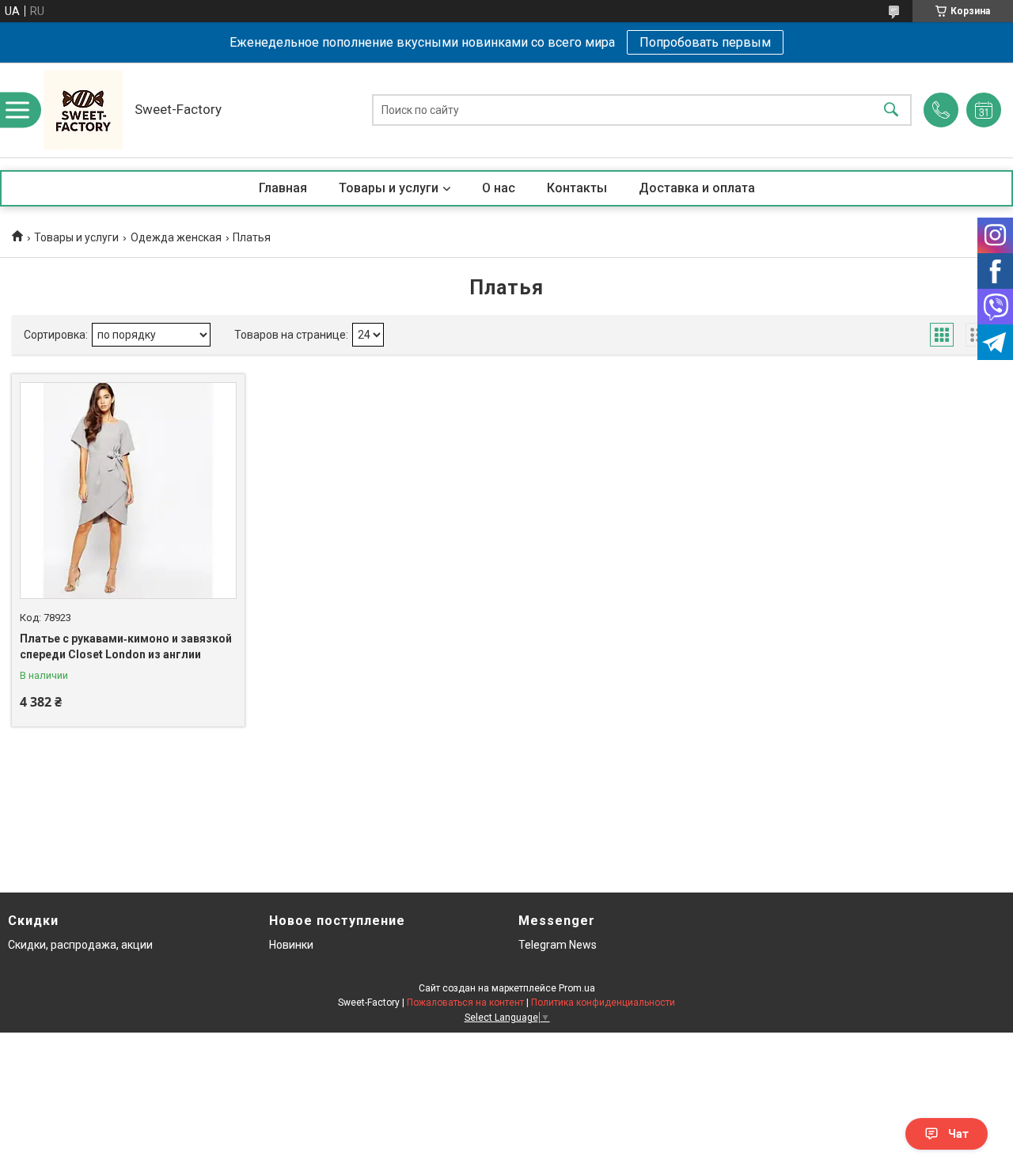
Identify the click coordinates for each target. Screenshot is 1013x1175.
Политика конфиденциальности (603, 1002)
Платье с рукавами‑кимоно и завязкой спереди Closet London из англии (126, 646)
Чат (958, 1134)
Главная (283, 187)
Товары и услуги (388, 187)
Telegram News (557, 944)
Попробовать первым (705, 42)
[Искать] (891, 110)
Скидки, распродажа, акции (80, 944)
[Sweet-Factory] (83, 110)
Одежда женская (176, 237)
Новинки (291, 944)
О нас (498, 187)
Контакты (577, 187)
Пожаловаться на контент (465, 1002)
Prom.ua (577, 988)
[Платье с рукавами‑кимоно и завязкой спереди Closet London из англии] (128, 490)
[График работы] (983, 110)
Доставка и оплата (697, 187)
